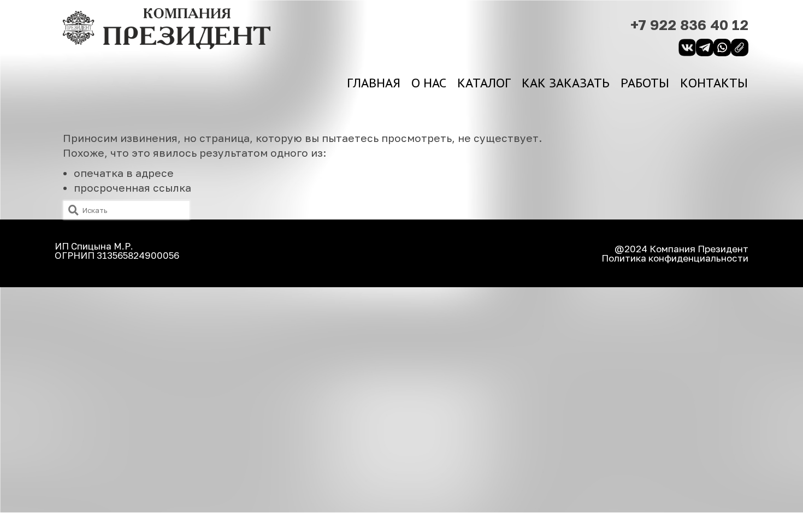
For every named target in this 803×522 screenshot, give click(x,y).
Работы (645, 83)
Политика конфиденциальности (674, 258)
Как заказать (566, 83)
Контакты (714, 83)
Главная (373, 83)
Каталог (484, 83)
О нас (428, 83)
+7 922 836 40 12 (689, 24)
